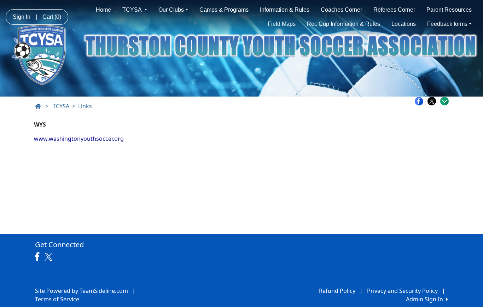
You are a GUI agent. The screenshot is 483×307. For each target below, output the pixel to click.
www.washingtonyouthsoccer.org (79, 139)
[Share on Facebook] (421, 101)
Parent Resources (449, 10)
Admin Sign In (426, 299)
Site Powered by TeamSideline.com (81, 291)
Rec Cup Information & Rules (343, 24)
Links (85, 106)
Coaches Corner (341, 10)
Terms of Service (57, 299)
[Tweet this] (433, 101)
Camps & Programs (224, 10)
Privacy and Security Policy (402, 291)
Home (103, 10)
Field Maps (282, 24)
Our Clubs (171, 10)
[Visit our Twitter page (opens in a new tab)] (49, 257)
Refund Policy (337, 291)
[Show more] (444, 101)
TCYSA (132, 10)
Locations (403, 24)
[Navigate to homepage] (38, 106)
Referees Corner (394, 10)
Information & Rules (284, 10)
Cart (51, 17)
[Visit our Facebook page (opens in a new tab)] (39, 256)
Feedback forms (447, 24)
